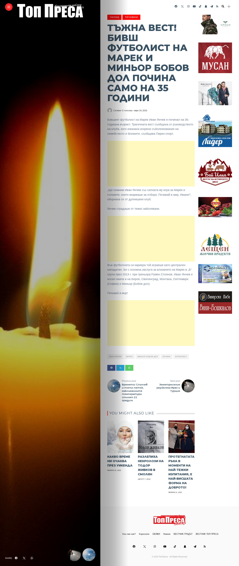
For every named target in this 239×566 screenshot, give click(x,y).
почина (167, 356)
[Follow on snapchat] (206, 6)
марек (129, 356)
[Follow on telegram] (211, 6)
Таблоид (114, 17)
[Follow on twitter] (182, 6)
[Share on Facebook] (111, 368)
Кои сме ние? (129, 534)
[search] (223, 6)
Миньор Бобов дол (148, 356)
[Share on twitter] (120, 368)
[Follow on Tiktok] (200, 6)
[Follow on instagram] (188, 6)
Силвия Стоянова (123, 110)
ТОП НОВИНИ (131, 17)
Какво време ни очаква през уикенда (120, 461)
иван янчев (115, 356)
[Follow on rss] (217, 6)
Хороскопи (144, 534)
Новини (166, 534)
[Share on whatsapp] (129, 368)
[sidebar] (228, 7)
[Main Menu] (8, 7)
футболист (181, 356)
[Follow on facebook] (176, 6)
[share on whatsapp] (32, 558)
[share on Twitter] (24, 558)
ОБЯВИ (156, 534)
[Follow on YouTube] (194, 6)
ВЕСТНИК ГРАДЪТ (183, 534)
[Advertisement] (151, 163)
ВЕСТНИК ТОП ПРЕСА (207, 534)
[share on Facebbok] (16, 558)
